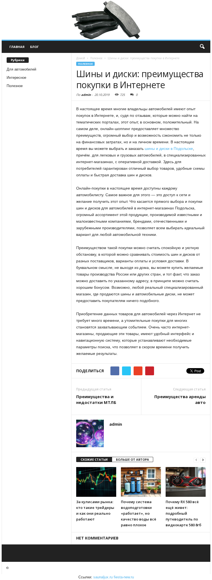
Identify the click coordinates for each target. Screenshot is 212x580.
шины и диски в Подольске (169, 148)
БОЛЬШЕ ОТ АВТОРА (132, 459)
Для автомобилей (21, 69)
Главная (17, 47)
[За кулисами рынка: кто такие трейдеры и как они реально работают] (96, 482)
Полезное (15, 86)
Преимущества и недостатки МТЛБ (96, 399)
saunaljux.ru (103, 577)
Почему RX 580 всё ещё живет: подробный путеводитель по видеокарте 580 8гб (183, 513)
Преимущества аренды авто (180, 399)
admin (86, 95)
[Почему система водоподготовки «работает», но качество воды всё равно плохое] (141, 482)
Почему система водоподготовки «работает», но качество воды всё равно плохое (138, 513)
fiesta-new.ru (124, 577)
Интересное (16, 77)
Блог (34, 47)
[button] (202, 47)
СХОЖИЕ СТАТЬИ (94, 459)
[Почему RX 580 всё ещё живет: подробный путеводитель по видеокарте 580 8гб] (186, 482)
